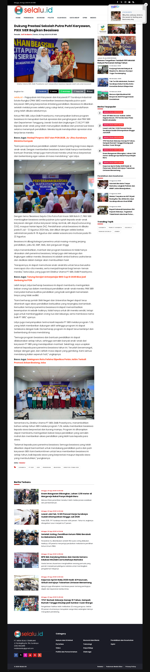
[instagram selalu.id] (125, 2)
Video (58, 648)
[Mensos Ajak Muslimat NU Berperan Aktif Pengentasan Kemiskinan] (103, 95)
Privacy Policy (131, 666)
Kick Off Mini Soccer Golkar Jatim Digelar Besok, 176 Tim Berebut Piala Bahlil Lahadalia (118, 118)
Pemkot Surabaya (115, 227)
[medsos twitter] (21, 655)
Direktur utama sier (71, 467)
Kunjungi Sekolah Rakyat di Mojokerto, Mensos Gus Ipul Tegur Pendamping (120, 70)
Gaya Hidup (74, 18)
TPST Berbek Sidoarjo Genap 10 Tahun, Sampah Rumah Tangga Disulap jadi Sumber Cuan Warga (67, 601)
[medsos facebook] (16, 655)
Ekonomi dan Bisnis (91, 640)
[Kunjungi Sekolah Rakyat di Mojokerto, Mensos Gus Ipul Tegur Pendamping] (103, 69)
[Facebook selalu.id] (117, 2)
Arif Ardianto (26, 34)
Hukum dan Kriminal (64, 640)
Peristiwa (60, 644)
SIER (38, 467)
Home (18, 18)
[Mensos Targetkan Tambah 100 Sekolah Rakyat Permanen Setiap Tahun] (117, 45)
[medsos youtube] (30, 655)
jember (117, 231)
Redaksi (22, 463)
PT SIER (31, 467)
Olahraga (87, 652)
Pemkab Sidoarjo (105, 231)
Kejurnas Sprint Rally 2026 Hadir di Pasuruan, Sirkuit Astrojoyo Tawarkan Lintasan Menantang (66, 581)
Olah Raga (61, 18)
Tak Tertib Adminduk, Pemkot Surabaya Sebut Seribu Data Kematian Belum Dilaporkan (121, 83)
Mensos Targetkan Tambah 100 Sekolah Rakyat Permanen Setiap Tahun (116, 61)
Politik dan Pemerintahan (66, 652)
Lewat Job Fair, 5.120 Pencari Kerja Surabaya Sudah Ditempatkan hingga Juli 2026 (64, 515)
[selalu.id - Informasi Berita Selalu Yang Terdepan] (33, 10)
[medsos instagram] (25, 655)
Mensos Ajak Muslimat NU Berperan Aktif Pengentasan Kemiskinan (121, 96)
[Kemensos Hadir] (117, 29)
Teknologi (87, 644)
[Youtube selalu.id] (129, 2)
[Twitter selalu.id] (121, 2)
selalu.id (23, 666)
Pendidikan (28, 18)
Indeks (93, 18)
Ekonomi (40, 18)
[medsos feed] (40, 655)
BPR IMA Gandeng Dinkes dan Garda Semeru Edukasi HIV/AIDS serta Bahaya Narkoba (64, 558)
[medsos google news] (35, 655)
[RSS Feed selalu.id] (133, 2)
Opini (85, 18)
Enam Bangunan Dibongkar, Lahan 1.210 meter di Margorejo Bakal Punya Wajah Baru (66, 495)
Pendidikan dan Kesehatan (122, 640)
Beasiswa (57, 467)
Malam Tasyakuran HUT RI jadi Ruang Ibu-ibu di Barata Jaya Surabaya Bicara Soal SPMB (121, 198)
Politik (51, 18)
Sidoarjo (128, 227)
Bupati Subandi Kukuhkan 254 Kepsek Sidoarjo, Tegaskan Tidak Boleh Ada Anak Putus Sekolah (122, 213)
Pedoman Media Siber (114, 666)
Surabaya (22, 467)
